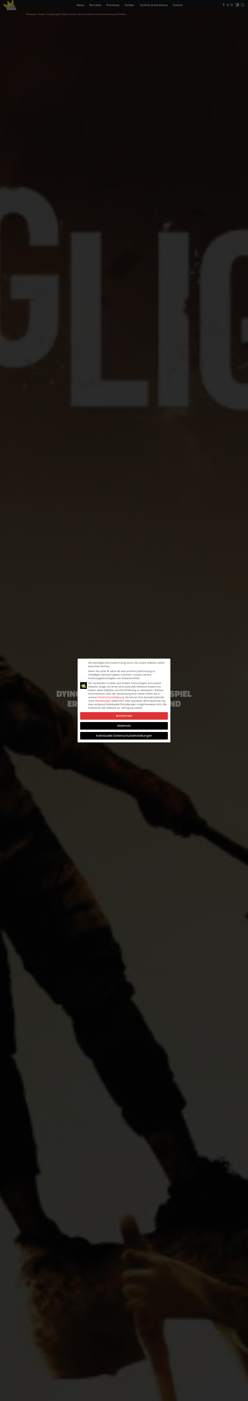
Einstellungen (103, 701)
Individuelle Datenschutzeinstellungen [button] (124, 736)
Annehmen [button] (124, 716)
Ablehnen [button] (124, 726)
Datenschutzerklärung (111, 697)
